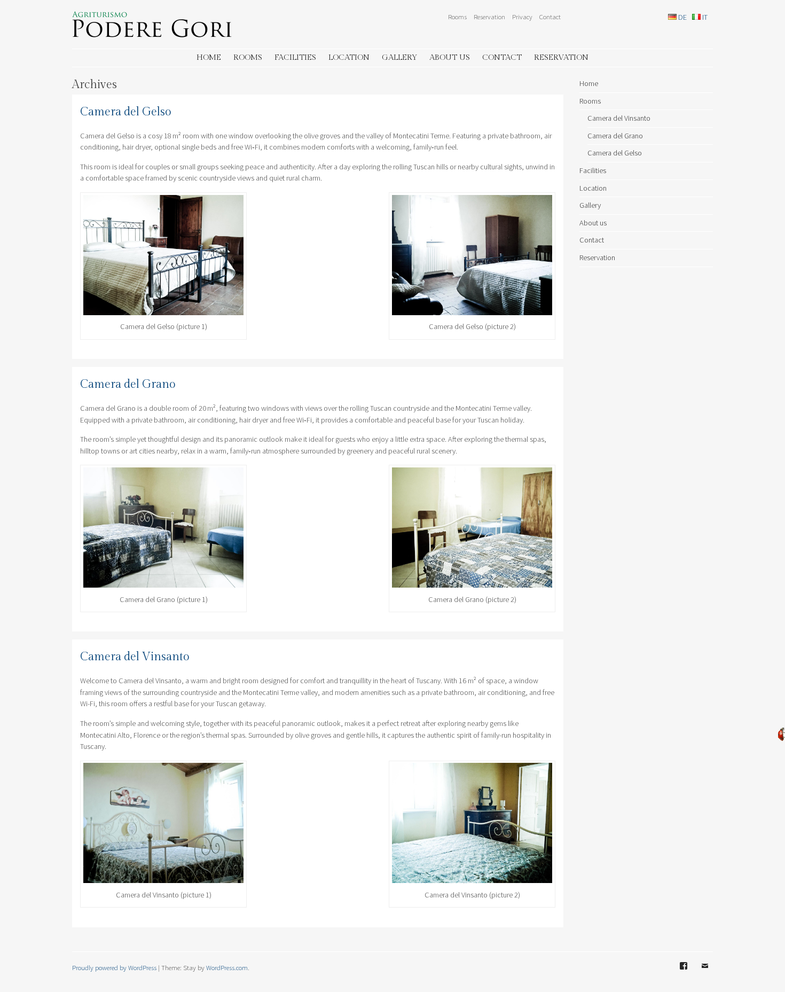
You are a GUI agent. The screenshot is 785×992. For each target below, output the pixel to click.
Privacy (522, 16)
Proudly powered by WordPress (114, 967)
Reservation (489, 16)
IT (704, 17)
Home (209, 57)
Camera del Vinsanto (135, 656)
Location (349, 57)
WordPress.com (227, 967)
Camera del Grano (128, 384)
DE (682, 17)
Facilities (295, 57)
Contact (550, 16)
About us (449, 57)
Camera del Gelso (125, 112)
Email (705, 974)
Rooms (457, 16)
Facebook (684, 974)
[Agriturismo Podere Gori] (152, 34)
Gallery (399, 57)
